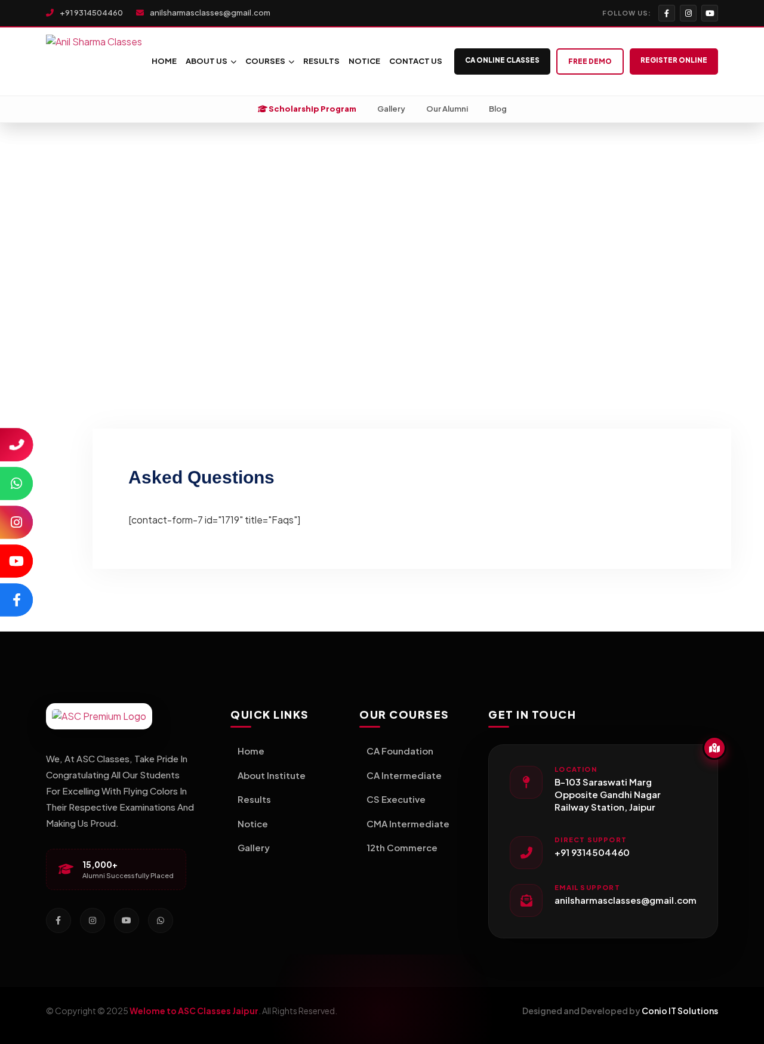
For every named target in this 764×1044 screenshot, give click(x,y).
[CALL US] (16, 444)
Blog (498, 108)
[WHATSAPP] (16, 483)
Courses (265, 61)
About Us (206, 61)
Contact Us (415, 61)
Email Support (587, 887)
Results (321, 61)
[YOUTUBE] (16, 560)
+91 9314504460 (90, 12)
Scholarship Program (311, 108)
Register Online (673, 60)
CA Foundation (399, 750)
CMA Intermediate (407, 823)
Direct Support (590, 839)
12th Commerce (402, 847)
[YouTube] (709, 13)
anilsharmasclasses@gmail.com (209, 12)
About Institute (272, 775)
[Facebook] (666, 13)
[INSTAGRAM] (16, 522)
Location (575, 769)
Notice (364, 61)
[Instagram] (688, 13)
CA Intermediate (404, 775)
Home (164, 61)
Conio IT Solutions (680, 1010)
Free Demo (590, 61)
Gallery (391, 108)
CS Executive (396, 799)
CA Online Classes (502, 60)
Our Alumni (447, 108)
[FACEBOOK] (16, 599)
